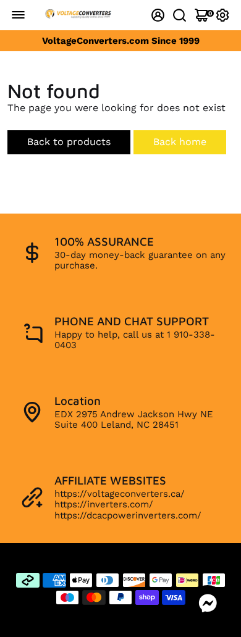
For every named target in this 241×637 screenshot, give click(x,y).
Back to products (69, 142)
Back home (179, 142)
